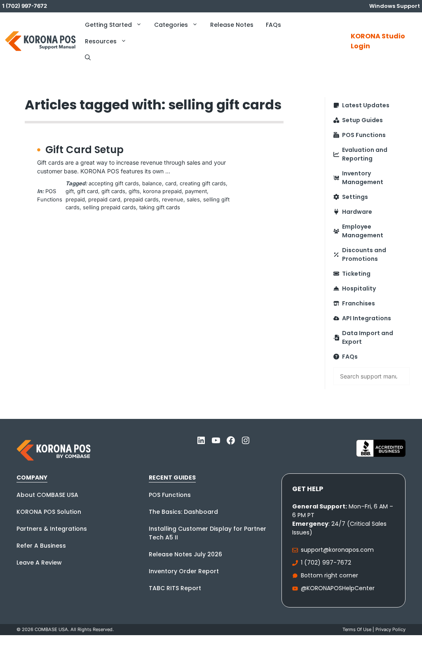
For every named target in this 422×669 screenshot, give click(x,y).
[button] (88, 58)
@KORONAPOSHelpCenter (338, 588)
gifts (134, 191)
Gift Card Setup (84, 149)
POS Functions (364, 135)
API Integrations (366, 318)
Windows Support (394, 6)
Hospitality (359, 288)
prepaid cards (141, 199)
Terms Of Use (356, 629)
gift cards (113, 191)
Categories (171, 25)
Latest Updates (365, 105)
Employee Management (362, 230)
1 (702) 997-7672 (326, 562)
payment (196, 191)
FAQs (273, 25)
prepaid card (104, 199)
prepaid (75, 199)
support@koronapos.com (337, 550)
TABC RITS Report (175, 588)
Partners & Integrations (51, 529)
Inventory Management (362, 177)
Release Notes (231, 25)
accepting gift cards (114, 183)
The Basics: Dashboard (183, 512)
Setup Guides (362, 120)
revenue (172, 199)
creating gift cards (203, 183)
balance (152, 183)
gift (70, 191)
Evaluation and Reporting (364, 154)
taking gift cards (159, 207)
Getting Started (108, 25)
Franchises (358, 303)
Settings (355, 197)
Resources (101, 41)
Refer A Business (41, 545)
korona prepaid (162, 191)
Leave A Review (39, 562)
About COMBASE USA (47, 495)
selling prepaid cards (109, 207)
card (170, 183)
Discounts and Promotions (364, 254)
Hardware (357, 212)
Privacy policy (390, 629)
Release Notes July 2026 (185, 554)
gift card (87, 191)
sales (193, 199)
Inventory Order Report (184, 571)
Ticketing (356, 273)
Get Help (307, 489)
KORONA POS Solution (48, 512)
